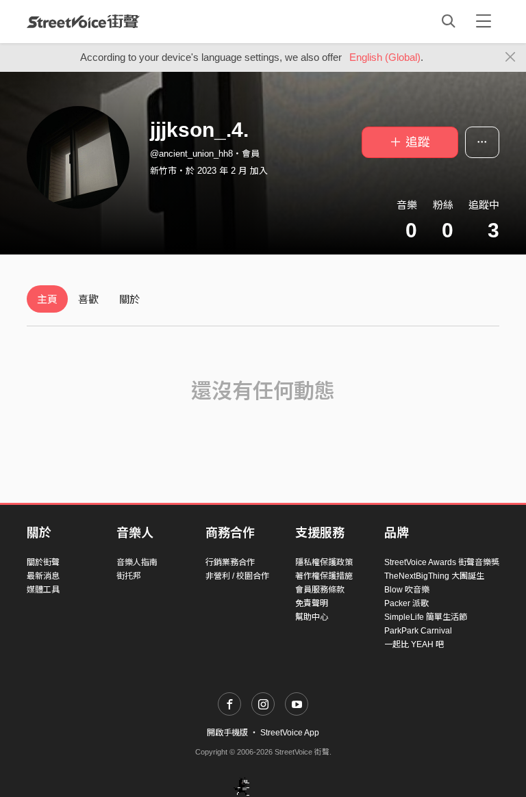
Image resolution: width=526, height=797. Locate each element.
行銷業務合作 (230, 562)
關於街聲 (43, 562)
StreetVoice (83, 21)
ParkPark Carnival (418, 631)
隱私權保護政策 (324, 562)
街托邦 (128, 576)
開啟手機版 (227, 732)
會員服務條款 (320, 590)
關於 (129, 299)
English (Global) (385, 57)
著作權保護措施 (324, 576)
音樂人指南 (137, 562)
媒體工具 (43, 590)
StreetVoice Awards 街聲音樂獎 (441, 562)
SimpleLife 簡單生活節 (425, 617)
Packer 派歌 (406, 603)
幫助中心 (311, 617)
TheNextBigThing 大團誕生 (434, 576)
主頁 (47, 299)
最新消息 (43, 576)
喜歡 (88, 299)
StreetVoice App (289, 732)
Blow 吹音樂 (406, 590)
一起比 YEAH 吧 (414, 644)
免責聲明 (311, 603)
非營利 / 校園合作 (237, 576)
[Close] (510, 57)
